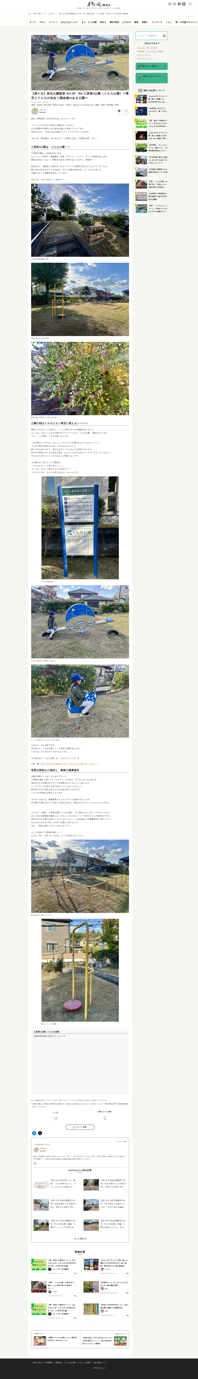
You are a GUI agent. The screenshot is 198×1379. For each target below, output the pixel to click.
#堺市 (117, 105)
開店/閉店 (114, 22)
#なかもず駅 (151, 51)
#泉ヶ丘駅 (141, 48)
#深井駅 (160, 51)
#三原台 (39, 105)
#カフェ (148, 55)
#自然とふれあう (58, 105)
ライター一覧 (120, 1141)
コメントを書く (82, 1127)
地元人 (103, 22)
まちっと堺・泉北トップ (37, 14)
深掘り (145, 22)
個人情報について (100, 1362)
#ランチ (140, 55)
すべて (33, 22)
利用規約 (49, 1362)
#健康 (97, 105)
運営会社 (59, 1362)
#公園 (103, 105)
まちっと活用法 (85, 1362)
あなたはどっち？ (69, 22)
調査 (136, 22)
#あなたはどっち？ (144, 58)
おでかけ (52, 14)
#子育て (69, 105)
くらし (169, 22)
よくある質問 (71, 1362)
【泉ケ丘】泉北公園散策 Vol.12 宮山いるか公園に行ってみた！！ (69, 764)
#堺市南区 (110, 105)
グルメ (42, 22)
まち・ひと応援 (89, 22)
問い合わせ (38, 1362)
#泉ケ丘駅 (47, 105)
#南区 (33, 105)
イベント (53, 22)
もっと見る (79, 1239)
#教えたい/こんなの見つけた (83, 105)
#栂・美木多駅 (152, 48)
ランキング (157, 22)
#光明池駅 (141, 51)
